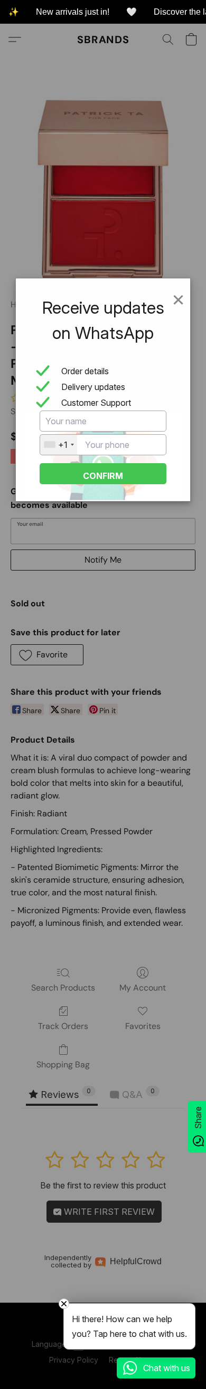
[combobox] (58, 445)
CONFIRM (103, 476)
